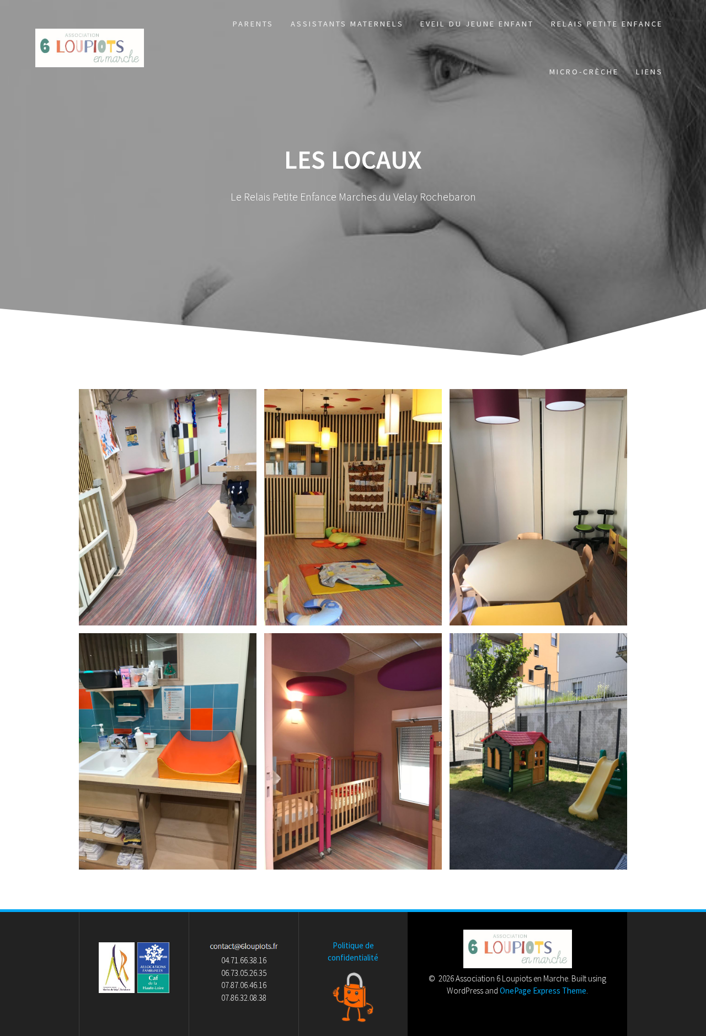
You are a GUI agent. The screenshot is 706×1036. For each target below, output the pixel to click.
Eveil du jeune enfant (477, 24)
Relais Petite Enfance (607, 24)
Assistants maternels (347, 24)
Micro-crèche (584, 72)
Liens (649, 72)
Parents (253, 24)
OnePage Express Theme (543, 990)
